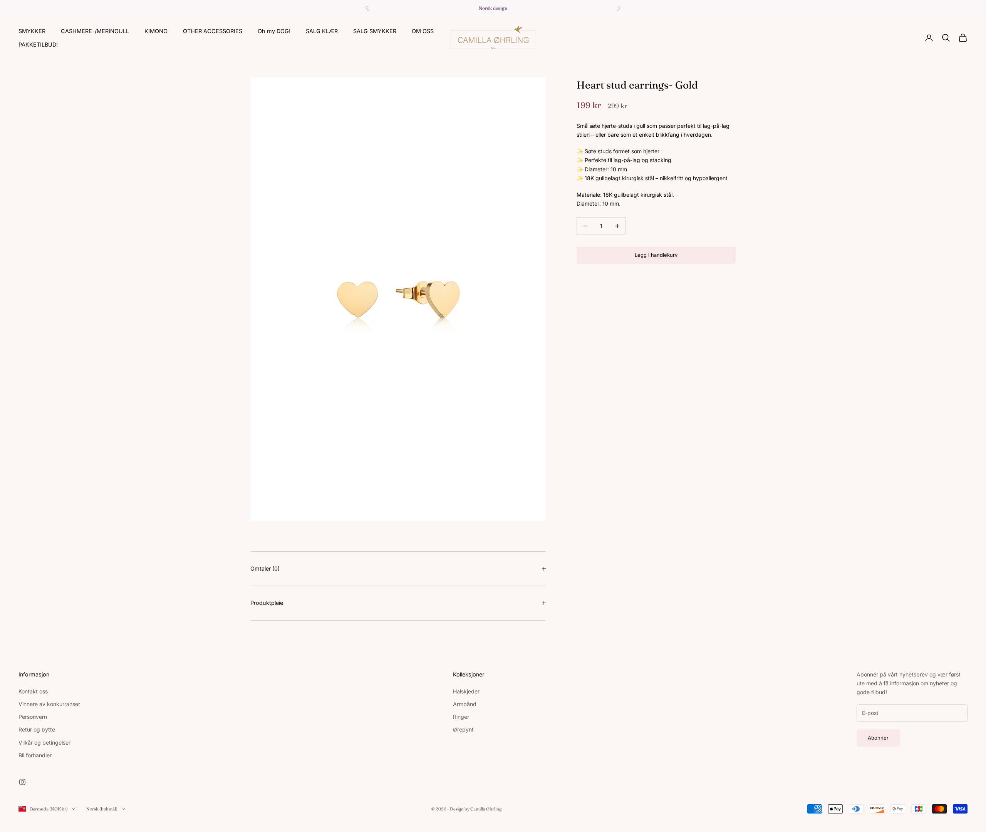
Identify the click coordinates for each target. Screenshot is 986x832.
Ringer (461, 716)
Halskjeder (466, 691)
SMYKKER (31, 31)
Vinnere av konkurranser (49, 704)
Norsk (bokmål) (101, 809)
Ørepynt (463, 729)
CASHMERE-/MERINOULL (95, 31)
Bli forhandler (35, 755)
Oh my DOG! (274, 31)
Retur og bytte (36, 729)
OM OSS (423, 31)
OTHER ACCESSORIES (212, 31)
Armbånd (464, 704)
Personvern (32, 716)
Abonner (878, 738)
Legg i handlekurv (656, 255)
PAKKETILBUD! (38, 44)
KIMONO (156, 31)
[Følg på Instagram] (22, 782)
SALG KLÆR (322, 31)
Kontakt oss (33, 691)
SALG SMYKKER (374, 31)
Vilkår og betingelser (44, 742)
